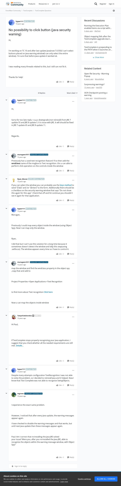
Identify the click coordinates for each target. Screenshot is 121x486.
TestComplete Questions (43, 11)
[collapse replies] (6, 100)
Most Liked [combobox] (72, 93)
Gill (95, 42)
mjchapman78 (101, 53)
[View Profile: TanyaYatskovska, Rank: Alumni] (13, 317)
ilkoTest (97, 31)
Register (103, 4)
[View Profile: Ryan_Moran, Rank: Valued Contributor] (13, 180)
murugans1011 (23, 154)
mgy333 (99, 87)
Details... (20, 345)
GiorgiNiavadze (100, 98)
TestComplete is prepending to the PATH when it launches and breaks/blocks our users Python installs (98, 48)
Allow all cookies (106, 479)
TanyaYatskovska (24, 316)
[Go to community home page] (15, 4)
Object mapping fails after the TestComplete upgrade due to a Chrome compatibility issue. (97, 37)
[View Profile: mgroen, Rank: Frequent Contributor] (13, 394)
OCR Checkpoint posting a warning (95, 94)
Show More (99, 57)
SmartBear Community (13, 11)
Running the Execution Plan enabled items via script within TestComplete (97, 26)
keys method (66, 185)
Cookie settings (84, 479)
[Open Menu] (113, 10)
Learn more (64, 482)
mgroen (20, 393)
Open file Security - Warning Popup (96, 74)
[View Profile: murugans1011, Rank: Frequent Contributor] (13, 156)
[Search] (95, 3)
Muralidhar (99, 79)
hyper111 (19, 21)
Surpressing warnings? (94, 84)
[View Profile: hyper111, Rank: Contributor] (12, 23)
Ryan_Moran (22, 179)
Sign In (111, 4)
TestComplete (27, 11)
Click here (48, 292)
